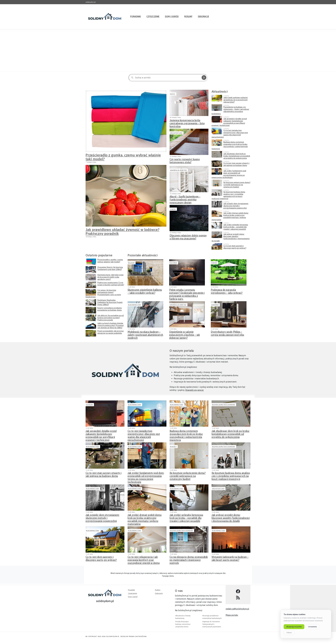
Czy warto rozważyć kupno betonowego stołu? (185, 161)
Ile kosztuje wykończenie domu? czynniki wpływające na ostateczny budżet (188, 475)
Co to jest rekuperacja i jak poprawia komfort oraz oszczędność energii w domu (144, 559)
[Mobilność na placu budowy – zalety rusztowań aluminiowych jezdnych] (145, 314)
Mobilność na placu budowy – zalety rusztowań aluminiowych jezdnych (145, 334)
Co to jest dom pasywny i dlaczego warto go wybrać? (101, 558)
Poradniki (135, 16)
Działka (89, 405)
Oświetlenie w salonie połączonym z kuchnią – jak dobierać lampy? (184, 334)
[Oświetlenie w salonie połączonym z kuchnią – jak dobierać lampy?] (187, 314)
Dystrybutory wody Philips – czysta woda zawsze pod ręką (227, 333)
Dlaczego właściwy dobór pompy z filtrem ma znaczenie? (188, 237)
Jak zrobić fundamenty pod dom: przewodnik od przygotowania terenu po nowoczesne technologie (146, 475)
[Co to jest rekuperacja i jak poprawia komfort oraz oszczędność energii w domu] (147, 539)
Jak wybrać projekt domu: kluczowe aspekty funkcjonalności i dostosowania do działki (231, 517)
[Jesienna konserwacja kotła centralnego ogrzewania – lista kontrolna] (189, 103)
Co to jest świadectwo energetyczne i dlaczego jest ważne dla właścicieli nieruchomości (144, 433)
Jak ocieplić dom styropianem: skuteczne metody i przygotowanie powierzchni (102, 517)
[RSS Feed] (238, 598)
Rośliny (188, 16)
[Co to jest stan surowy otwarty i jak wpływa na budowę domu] (105, 455)
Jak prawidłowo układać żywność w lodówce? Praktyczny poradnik (122, 231)
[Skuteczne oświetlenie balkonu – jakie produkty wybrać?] (145, 272)
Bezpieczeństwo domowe (223, 405)
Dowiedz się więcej (194, 390)
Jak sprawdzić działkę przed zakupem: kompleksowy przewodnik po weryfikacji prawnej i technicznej (101, 433)
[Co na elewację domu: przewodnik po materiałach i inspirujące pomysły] (189, 539)
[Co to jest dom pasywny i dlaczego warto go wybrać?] (105, 539)
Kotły (172, 94)
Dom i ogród (172, 16)
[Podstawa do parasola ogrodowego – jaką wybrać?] (228, 272)
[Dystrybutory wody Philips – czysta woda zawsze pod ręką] (228, 314)
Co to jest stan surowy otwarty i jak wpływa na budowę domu (103, 474)
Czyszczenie (152, 16)
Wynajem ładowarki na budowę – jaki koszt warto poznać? (230, 558)
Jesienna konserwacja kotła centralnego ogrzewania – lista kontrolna (187, 122)
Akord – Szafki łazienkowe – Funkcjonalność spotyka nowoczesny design (185, 199)
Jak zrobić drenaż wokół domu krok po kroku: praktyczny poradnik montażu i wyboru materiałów (144, 517)
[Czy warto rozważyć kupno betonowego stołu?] (189, 142)
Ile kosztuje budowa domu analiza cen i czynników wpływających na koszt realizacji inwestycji (231, 475)
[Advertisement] (168, 51)
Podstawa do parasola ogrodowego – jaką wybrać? (227, 291)
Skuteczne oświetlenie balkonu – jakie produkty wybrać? (145, 291)
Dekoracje (203, 16)
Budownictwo (134, 305)
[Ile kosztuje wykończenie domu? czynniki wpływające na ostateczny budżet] (189, 455)
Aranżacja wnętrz (178, 170)
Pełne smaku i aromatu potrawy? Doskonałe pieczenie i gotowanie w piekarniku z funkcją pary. (187, 292)
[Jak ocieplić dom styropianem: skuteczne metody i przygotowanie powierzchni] (105, 497)
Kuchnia (173, 263)
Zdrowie (215, 305)
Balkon (131, 263)
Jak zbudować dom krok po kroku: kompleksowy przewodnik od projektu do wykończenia (230, 433)
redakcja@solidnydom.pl (237, 609)
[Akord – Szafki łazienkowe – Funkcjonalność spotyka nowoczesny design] (189, 179)
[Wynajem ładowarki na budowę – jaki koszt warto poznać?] (231, 539)
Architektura (176, 133)
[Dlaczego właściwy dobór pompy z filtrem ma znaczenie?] (189, 218)
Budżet (173, 447)
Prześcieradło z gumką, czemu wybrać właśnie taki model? (123, 157)
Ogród (173, 209)
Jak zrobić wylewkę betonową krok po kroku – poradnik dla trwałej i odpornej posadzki (186, 517)
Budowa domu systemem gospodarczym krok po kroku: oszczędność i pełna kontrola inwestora (186, 433)
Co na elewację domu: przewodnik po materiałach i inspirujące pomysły (189, 559)
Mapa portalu (232, 615)
